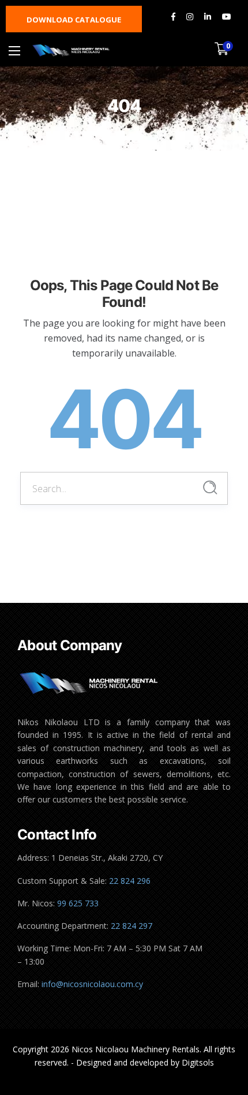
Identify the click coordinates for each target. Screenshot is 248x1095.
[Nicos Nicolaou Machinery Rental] (71, 50)
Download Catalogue (74, 19)
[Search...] (210, 488)
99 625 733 (78, 903)
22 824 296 (130, 880)
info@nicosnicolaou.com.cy (92, 983)
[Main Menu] (14, 50)
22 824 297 (131, 925)
